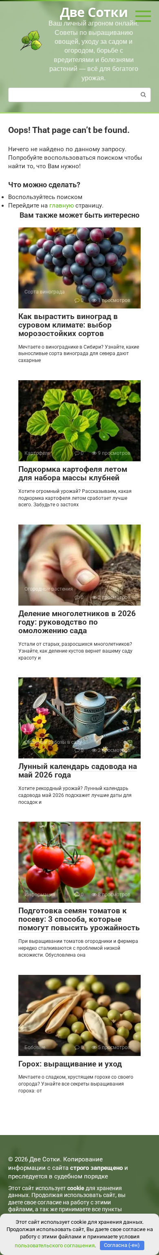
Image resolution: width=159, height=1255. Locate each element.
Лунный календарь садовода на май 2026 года (77, 771)
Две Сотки (94, 12)
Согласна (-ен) (122, 1245)
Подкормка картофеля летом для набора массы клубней (72, 473)
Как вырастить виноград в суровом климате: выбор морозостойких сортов (68, 325)
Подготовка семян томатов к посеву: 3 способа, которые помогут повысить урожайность (79, 919)
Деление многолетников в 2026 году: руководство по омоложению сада (77, 622)
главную (61, 205)
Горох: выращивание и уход (70, 1064)
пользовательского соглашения (55, 1245)
